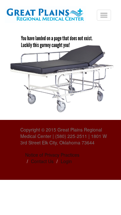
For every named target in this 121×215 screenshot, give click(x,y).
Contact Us (42, 161)
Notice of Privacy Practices (52, 154)
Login (66, 161)
